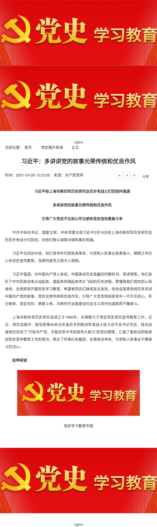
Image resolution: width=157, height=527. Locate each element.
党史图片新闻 (52, 147)
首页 (28, 147)
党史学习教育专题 (78, 425)
